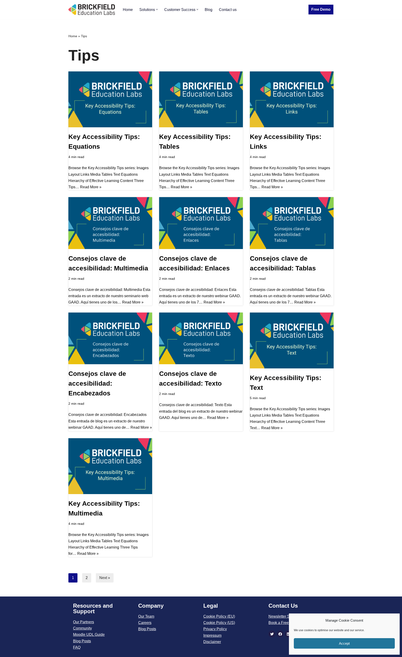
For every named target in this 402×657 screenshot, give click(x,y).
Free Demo (321, 9)
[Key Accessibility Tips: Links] (292, 99)
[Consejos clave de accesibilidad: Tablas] (292, 223)
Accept (344, 643)
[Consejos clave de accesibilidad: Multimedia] (110, 223)
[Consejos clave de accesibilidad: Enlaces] (201, 223)
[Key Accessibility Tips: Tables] (201, 99)
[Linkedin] (288, 633)
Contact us (228, 10)
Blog (208, 10)
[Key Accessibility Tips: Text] (292, 340)
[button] (157, 9)
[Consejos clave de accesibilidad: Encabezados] (110, 338)
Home (128, 10)
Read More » (90, 187)
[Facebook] (280, 633)
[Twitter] (271, 633)
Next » (104, 578)
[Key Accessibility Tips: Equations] (110, 99)
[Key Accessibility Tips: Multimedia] (110, 466)
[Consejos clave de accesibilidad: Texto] (201, 338)
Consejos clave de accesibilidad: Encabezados (97, 383)
